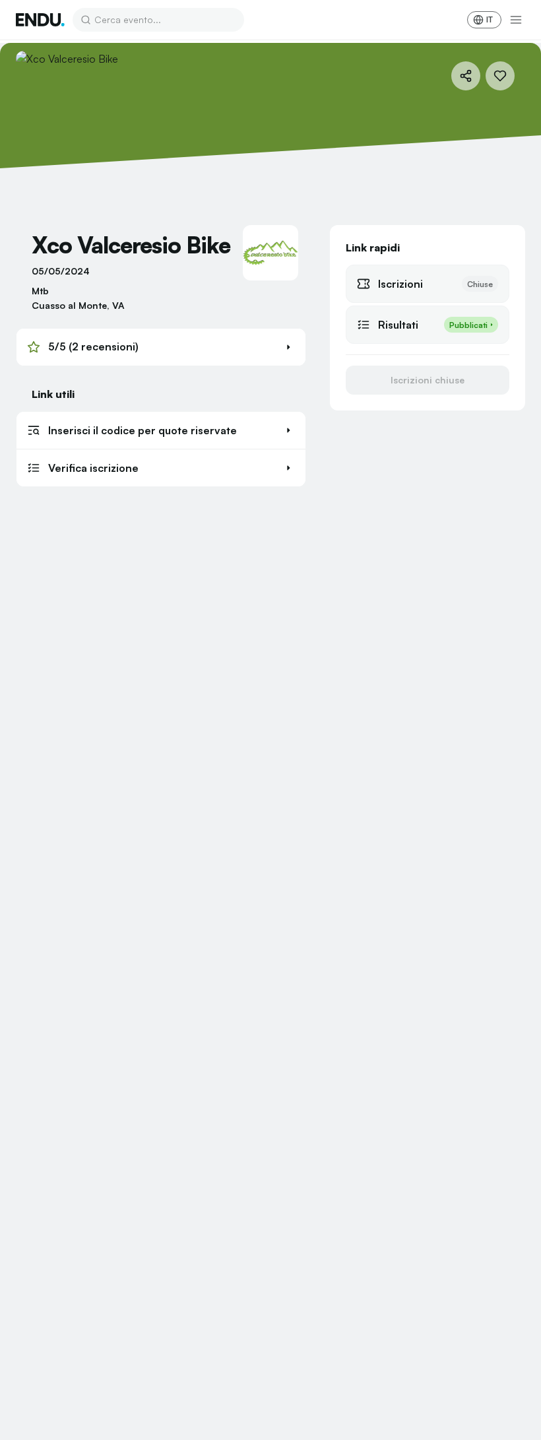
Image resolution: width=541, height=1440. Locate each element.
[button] (160, 347)
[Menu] (516, 20)
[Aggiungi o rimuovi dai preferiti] (500, 75)
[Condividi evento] (465, 75)
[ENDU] (40, 19)
